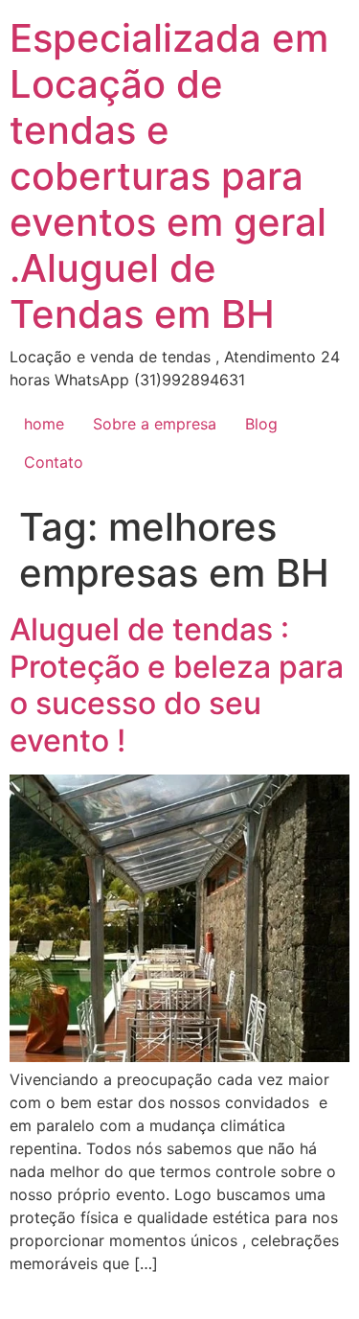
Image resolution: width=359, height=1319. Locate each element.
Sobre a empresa (154, 423)
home (44, 423)
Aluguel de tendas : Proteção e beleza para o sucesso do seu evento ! (177, 684)
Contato (53, 462)
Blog (261, 423)
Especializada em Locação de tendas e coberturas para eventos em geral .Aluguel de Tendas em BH (169, 175)
